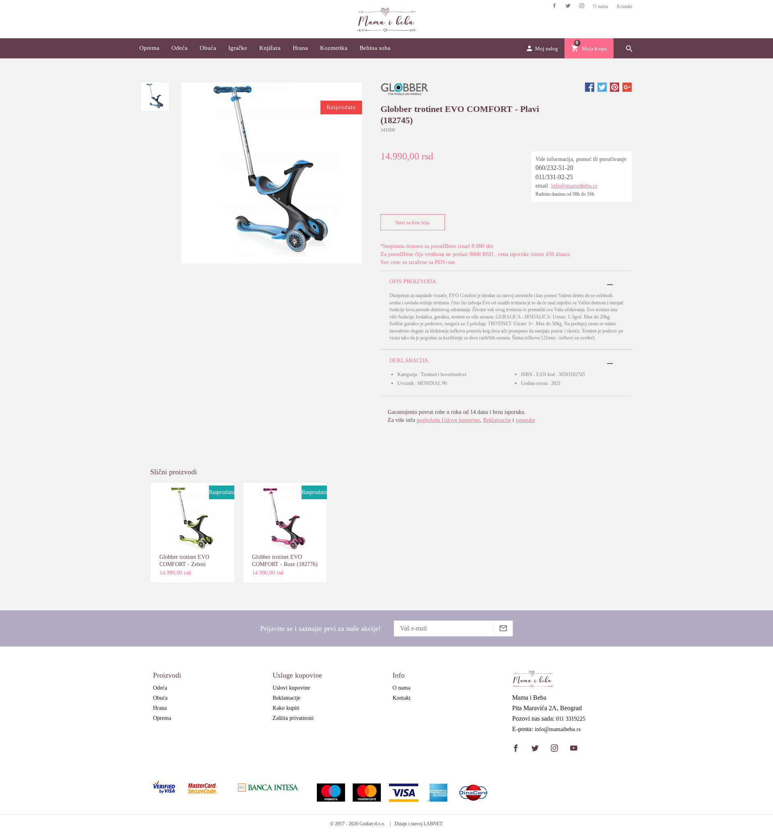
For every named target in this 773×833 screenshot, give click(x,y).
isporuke (525, 420)
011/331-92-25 (554, 177)
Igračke (237, 48)
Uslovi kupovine (291, 688)
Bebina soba (375, 48)
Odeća (180, 48)
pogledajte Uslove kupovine (448, 420)
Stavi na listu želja (412, 222)
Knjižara (270, 48)
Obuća (208, 48)
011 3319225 (570, 719)
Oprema (149, 48)
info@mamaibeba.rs (574, 186)
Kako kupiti (286, 708)
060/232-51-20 (554, 167)
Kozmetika (333, 48)
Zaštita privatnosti (293, 718)
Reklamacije (497, 420)
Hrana (300, 48)
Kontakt (624, 6)
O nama (600, 6)
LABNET (433, 824)
